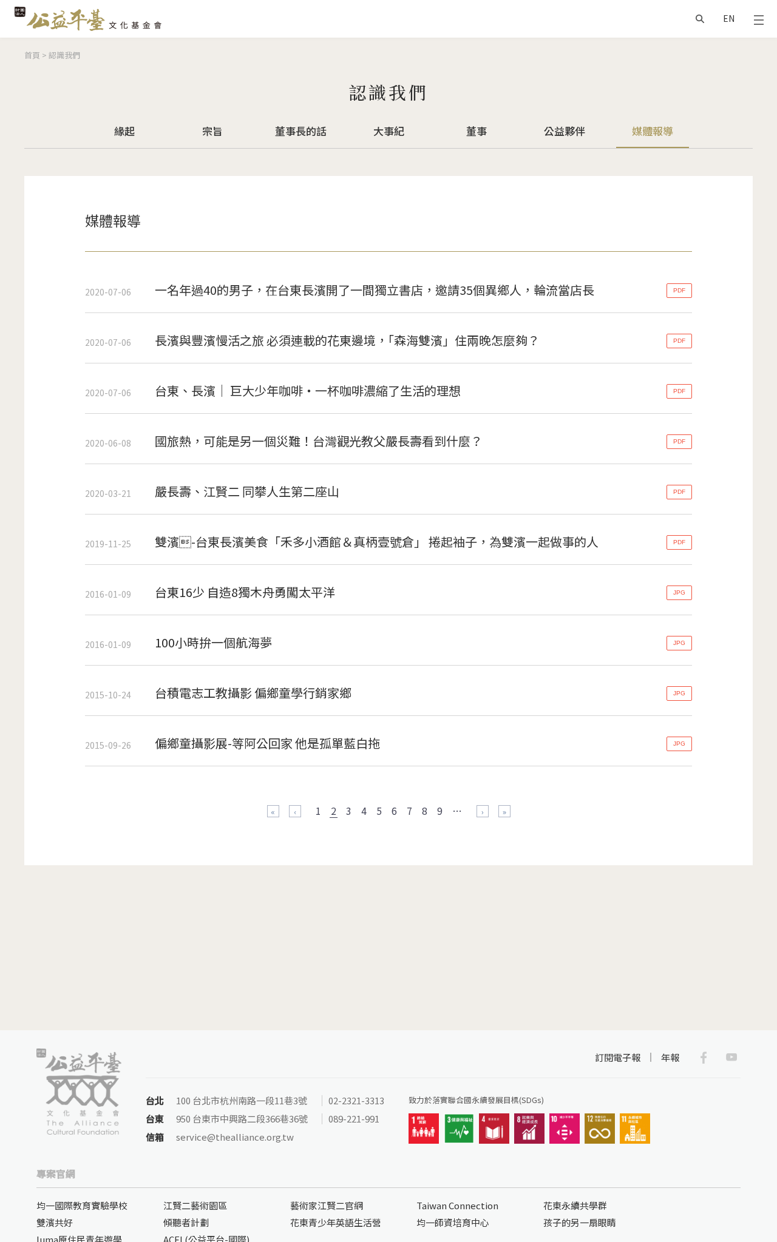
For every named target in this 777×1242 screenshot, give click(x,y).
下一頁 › (483, 811)
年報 (670, 1057)
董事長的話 (301, 130)
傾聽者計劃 (186, 1222)
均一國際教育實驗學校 (81, 1205)
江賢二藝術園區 (195, 1205)
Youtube (731, 1057)
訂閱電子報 (617, 1057)
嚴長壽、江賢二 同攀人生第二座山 (247, 491)
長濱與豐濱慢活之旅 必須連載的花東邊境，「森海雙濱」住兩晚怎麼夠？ (347, 340)
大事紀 (388, 130)
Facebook (703, 1057)
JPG (679, 592)
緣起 (124, 130)
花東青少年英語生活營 (335, 1222)
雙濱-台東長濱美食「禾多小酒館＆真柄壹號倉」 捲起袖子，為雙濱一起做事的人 (377, 541)
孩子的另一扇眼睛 (579, 1222)
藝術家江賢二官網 (326, 1205)
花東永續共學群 (575, 1205)
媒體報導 (652, 130)
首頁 (32, 55)
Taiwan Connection (457, 1205)
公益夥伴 (564, 130)
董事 (476, 130)
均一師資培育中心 (452, 1222)
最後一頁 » (504, 811)
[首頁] (88, 19)
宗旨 (212, 130)
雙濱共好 (54, 1222)
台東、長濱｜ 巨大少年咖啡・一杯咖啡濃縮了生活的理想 (308, 390)
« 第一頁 (273, 811)
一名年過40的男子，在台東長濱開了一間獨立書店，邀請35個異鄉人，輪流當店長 (374, 290)
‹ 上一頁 (295, 811)
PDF (679, 290)
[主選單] (759, 19)
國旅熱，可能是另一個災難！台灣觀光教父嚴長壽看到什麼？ (319, 441)
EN (729, 18)
